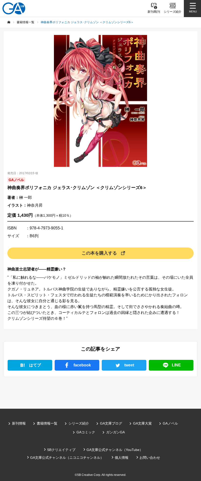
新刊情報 (19, 423)
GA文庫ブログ (111, 423)
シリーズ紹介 (78, 423)
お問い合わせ (149, 458)
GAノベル (170, 423)
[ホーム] (8, 22)
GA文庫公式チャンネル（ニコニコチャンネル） (67, 458)
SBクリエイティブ (61, 450)
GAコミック (85, 432)
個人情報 (121, 458)
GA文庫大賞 (142, 423)
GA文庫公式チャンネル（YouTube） (115, 450)
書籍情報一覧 (47, 423)
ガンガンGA (115, 432)
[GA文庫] (13, 8)
